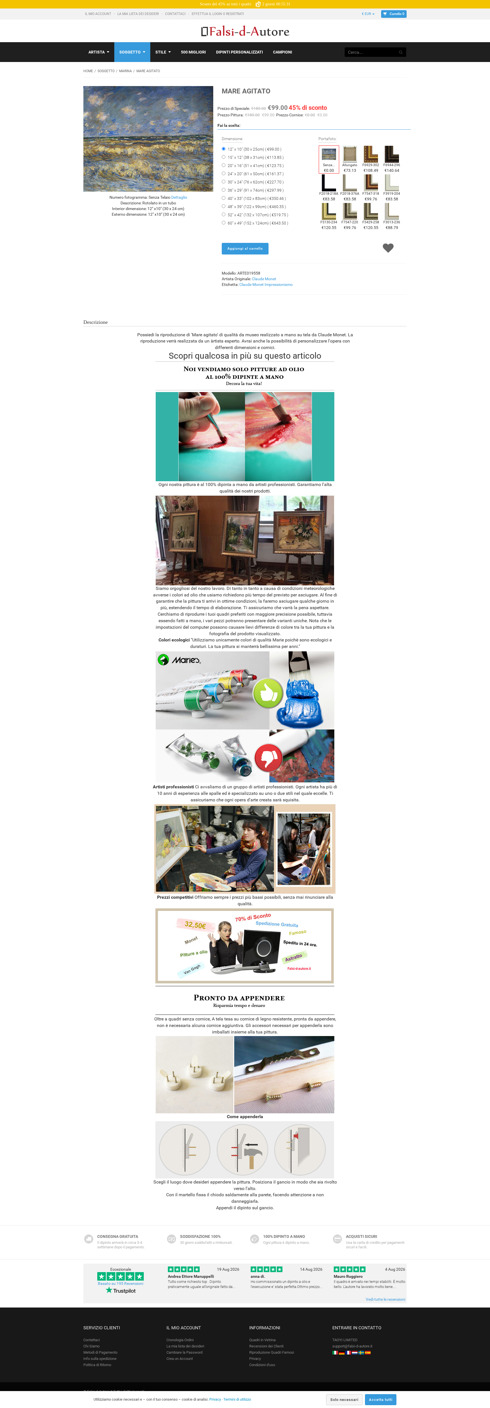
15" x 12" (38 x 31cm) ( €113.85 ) (256, 157)
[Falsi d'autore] (335, 1352)
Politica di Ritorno (97, 1365)
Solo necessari (344, 1400)
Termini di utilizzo (237, 1399)
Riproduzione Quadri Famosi (271, 1352)
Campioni (282, 52)
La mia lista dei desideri (138, 14)
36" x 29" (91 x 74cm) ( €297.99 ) (256, 190)
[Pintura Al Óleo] (368, 1352)
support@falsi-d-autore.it (352, 1346)
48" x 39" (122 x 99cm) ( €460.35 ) (257, 206)
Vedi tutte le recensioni (385, 1299)
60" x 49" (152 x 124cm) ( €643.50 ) (258, 223)
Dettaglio (179, 197)
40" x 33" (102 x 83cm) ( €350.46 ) (257, 198)
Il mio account (98, 14)
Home (88, 71)
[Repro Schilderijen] (355, 1352)
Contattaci (175, 14)
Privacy (255, 1358)
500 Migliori (193, 52)
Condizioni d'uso (262, 1365)
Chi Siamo (91, 1346)
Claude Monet (264, 279)
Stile (160, 52)
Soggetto (130, 52)
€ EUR (367, 14)
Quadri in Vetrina (262, 1340)
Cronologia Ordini (180, 1340)
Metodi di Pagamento (100, 1352)
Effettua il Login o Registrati (218, 14)
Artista (96, 52)
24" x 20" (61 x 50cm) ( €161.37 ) (256, 174)
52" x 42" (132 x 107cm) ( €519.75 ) (258, 215)
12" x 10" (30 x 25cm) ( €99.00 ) (255, 149)
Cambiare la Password (184, 1352)
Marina (125, 71)
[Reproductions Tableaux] (348, 1352)
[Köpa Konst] (361, 1352)
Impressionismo (279, 284)
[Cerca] (401, 52)
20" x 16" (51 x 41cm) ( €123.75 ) (256, 165)
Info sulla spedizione (100, 1358)
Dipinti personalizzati (239, 52)
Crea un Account (179, 1358)
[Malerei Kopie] (342, 1352)
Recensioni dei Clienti (266, 1346)
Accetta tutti (380, 1400)
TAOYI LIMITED (345, 1340)
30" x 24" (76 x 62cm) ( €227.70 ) (256, 182)
